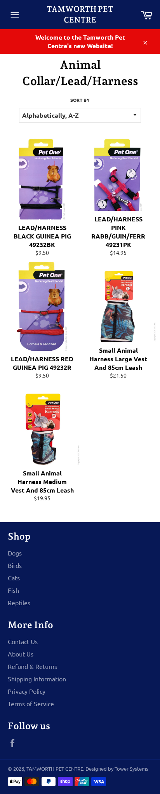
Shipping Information (37, 679)
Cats (14, 578)
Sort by (80, 100)
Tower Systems (131, 768)
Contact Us (23, 641)
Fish (13, 590)
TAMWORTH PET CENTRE (80, 14)
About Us (20, 654)
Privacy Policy (26, 691)
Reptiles (19, 602)
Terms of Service (31, 703)
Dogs (15, 553)
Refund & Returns (32, 666)
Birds (15, 565)
